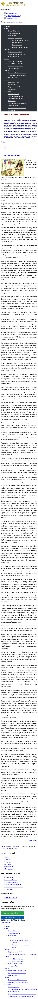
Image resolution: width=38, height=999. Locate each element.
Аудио (6, 80)
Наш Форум (12, 36)
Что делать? (8, 889)
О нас (6, 29)
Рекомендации (13, 94)
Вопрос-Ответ (9, 49)
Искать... (3, 22)
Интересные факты (11, 882)
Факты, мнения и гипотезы (10, 846)
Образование (9, 867)
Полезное (7, 91)
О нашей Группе (13, 31)
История (7, 860)
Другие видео (13, 77)
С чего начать (9, 877)
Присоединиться (14, 33)
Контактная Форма (10, 898)
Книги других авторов (15, 66)
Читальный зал (13, 68)
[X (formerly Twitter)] (5, 148)
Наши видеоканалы (15, 38)
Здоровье (7, 864)
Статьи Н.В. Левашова (15, 63)
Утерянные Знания (10, 880)
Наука (6, 857)
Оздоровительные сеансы (17, 75)
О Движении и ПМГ (15, 52)
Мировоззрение (10, 869)
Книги (6, 59)
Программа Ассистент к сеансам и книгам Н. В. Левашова (16, 98)
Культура (7, 862)
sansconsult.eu (5, 922)
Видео (6, 70)
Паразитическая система (12, 884)
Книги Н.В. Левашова (15, 61)
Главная (7, 26)
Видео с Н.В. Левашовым (17, 73)
